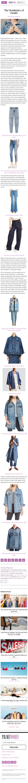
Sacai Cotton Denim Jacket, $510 (14, 366)
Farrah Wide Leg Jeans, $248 (14, 215)
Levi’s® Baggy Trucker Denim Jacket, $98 (14, 522)
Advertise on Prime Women (10, 757)
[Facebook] (3, 762)
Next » (18, 727)
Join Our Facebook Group (10, 766)
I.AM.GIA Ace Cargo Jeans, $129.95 (14, 255)
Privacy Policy (6, 755)
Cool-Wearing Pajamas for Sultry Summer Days (14, 700)
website (22, 576)
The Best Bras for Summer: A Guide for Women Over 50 (14, 678)
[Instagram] (12, 762)
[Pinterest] (15, 762)
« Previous (11, 727)
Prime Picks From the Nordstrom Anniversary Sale (14, 656)
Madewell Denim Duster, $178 (14, 474)
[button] (2, 560)
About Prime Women (8, 752)
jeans (25, 82)
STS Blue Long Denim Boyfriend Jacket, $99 (14, 434)
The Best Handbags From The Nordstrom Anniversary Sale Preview (14, 722)
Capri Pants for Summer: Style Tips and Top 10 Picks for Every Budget (14, 633)
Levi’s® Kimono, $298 (14, 393)
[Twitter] (6, 762)
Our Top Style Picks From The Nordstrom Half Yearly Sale (14, 610)
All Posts (4, 581)
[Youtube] (9, 762)
